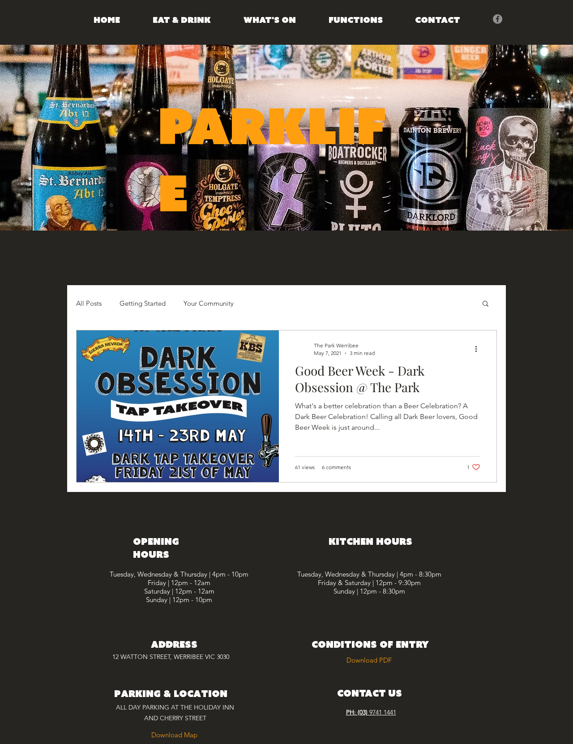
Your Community (209, 303)
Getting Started (143, 303)
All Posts (89, 303)
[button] (485, 304)
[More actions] (479, 348)
